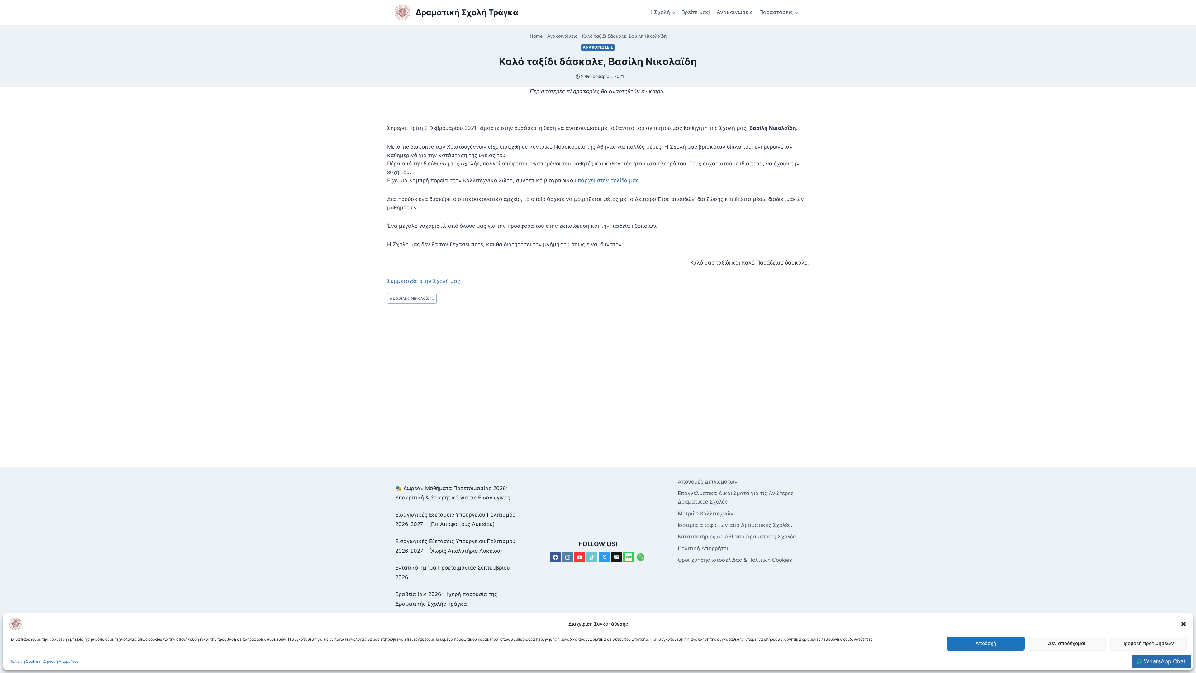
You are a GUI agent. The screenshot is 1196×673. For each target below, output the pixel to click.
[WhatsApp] (628, 557)
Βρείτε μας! (695, 12)
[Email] (616, 557)
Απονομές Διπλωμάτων (708, 482)
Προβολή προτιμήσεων (1148, 643)
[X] (604, 557)
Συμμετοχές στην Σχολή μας (423, 281)
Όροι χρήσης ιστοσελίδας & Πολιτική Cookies (735, 560)
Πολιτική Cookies (24, 661)
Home (536, 36)
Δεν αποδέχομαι (1066, 643)
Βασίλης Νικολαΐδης (412, 298)
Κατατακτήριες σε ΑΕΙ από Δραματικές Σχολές (737, 536)
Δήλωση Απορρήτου (61, 661)
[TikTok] (591, 557)
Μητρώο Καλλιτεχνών (705, 513)
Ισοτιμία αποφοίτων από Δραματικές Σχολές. (735, 525)
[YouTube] (579, 557)
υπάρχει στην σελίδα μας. (607, 180)
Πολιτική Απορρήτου (704, 548)
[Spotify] (640, 557)
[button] (1183, 624)
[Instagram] (567, 557)
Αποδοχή (985, 643)
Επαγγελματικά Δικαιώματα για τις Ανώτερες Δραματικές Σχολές (736, 497)
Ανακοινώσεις (735, 12)
